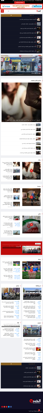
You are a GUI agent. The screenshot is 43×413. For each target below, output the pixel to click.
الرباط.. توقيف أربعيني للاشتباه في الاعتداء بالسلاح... (27, 46)
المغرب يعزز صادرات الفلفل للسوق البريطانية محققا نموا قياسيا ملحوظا (29, 349)
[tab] (11, 15)
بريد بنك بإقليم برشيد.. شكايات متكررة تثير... (28, 24)
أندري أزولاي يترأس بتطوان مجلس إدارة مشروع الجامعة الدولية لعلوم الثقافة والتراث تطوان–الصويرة (29, 307)
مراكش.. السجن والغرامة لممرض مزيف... (29, 381)
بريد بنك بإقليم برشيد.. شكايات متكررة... (28, 124)
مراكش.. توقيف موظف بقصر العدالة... (29, 386)
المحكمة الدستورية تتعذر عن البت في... (28, 143)
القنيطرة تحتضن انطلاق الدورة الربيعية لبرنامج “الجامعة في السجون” (8, 307)
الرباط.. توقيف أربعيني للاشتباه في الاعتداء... (27, 152)
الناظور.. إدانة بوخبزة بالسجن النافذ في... (28, 134)
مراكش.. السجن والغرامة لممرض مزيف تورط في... (27, 37)
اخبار (35, 18)
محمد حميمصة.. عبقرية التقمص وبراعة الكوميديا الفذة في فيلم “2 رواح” (29, 302)
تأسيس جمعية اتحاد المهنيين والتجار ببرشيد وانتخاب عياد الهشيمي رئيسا (30, 344)
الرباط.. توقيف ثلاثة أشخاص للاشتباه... (29, 377)
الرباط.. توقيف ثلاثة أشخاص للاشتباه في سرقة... (27, 33)
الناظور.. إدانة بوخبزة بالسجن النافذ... (30, 372)
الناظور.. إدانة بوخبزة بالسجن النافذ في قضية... (28, 28)
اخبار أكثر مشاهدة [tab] (31, 364)
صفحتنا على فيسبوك (19, 2)
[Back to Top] (39, 410)
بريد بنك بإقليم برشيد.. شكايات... (30, 368)
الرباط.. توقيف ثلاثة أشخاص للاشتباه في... (27, 129)
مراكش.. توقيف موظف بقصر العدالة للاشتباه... (27, 138)
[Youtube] (6, 407)
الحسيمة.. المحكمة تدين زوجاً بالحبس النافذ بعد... (27, 19)
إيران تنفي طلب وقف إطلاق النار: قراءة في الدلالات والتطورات (32, 230)
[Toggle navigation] (8, 11)
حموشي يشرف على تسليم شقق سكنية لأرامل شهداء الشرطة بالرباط (32, 202)
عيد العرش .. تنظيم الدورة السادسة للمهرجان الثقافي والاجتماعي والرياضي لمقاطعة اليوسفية (8, 335)
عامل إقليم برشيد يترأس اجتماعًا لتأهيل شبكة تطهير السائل (11, 297)
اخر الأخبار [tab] (31, 15)
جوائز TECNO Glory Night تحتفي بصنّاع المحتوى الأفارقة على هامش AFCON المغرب (29, 316)
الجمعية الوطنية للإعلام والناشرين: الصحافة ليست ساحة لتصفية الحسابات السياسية (29, 311)
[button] (3, 71)
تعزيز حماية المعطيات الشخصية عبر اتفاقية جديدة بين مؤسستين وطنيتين (29, 358)
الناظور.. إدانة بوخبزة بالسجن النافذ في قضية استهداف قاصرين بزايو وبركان (22, 72)
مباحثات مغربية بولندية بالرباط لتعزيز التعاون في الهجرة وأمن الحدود (30, 353)
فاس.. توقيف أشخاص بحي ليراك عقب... (28, 148)
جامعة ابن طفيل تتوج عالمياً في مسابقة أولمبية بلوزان (33, 297)
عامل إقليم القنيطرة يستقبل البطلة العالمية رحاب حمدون (9, 316)
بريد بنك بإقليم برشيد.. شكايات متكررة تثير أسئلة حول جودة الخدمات (33, 334)
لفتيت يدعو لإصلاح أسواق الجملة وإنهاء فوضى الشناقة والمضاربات (29, 340)
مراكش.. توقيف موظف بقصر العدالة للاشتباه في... (27, 42)
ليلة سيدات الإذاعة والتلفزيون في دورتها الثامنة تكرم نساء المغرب (11, 324)
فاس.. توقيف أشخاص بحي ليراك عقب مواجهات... (27, 51)
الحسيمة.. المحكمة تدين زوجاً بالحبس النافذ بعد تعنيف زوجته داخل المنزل (23, 120)
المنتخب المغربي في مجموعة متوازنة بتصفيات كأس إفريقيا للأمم (31, 276)
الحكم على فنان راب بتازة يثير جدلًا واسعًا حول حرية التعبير (8, 302)
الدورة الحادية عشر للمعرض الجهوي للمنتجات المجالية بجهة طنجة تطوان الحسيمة (31, 251)
